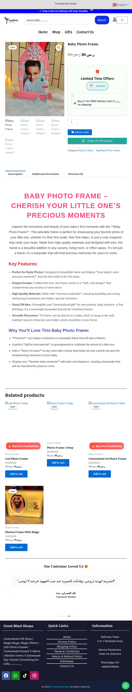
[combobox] (59, 20)
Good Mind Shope (18, 626)
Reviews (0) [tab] (75, 174)
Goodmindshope (59, 686)
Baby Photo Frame (110, 150)
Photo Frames (85, 150)
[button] (59, 47)
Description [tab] (15, 174)
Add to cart (16, 473)
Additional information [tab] (45, 174)
